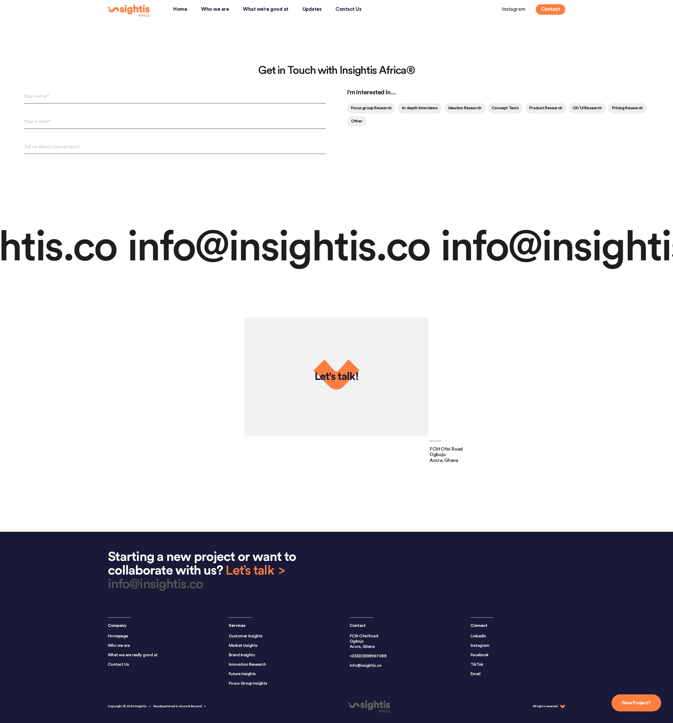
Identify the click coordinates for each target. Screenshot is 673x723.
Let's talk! (337, 376)
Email (475, 674)
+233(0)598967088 (368, 656)
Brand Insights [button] (242, 655)
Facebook (480, 655)
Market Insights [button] (243, 645)
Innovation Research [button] (247, 664)
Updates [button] (312, 9)
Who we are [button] (215, 9)
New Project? (636, 702)
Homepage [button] (118, 636)
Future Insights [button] (242, 674)
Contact (550, 9)
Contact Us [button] (348, 9)
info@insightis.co (236, 247)
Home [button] (180, 9)
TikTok (477, 664)
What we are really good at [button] (132, 655)
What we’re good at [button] (265, 9)
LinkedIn (478, 636)
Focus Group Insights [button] (248, 683)
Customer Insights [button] (245, 636)
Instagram (513, 9)
